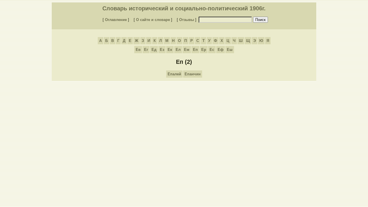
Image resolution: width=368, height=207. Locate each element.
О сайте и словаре (153, 20)
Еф (220, 49)
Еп (195, 49)
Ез (162, 49)
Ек (170, 49)
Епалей (174, 74)
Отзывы (186, 20)
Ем (186, 49)
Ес (212, 49)
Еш (230, 49)
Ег (146, 49)
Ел (178, 49)
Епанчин (193, 74)
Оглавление (116, 20)
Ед (154, 49)
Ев (138, 49)
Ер (203, 49)
